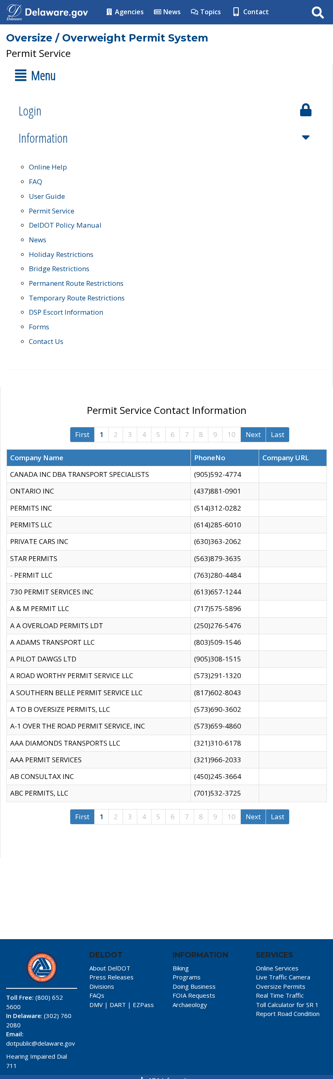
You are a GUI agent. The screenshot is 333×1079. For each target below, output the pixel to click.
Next (253, 434)
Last (277, 434)
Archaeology (190, 1005)
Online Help (48, 167)
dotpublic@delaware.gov (40, 1043)
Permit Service (51, 210)
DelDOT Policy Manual (65, 225)
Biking (181, 968)
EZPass (143, 1005)
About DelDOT (109, 968)
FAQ (35, 181)
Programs (187, 977)
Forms (39, 326)
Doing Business (194, 986)
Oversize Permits (280, 986)
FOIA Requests (194, 995)
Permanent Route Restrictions (76, 283)
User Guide (47, 196)
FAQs (96, 995)
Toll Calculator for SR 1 (287, 1005)
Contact (255, 11)
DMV (96, 1005)
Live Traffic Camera (283, 977)
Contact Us (46, 341)
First (82, 434)
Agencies (128, 11)
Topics (210, 11)
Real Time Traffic (280, 995)
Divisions (101, 986)
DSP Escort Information (66, 312)
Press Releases (111, 977)
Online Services (277, 968)
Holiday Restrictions (61, 254)
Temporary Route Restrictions (77, 297)
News (171, 11)
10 (231, 434)
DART (118, 1005)
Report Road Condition (288, 1013)
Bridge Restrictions (59, 268)
